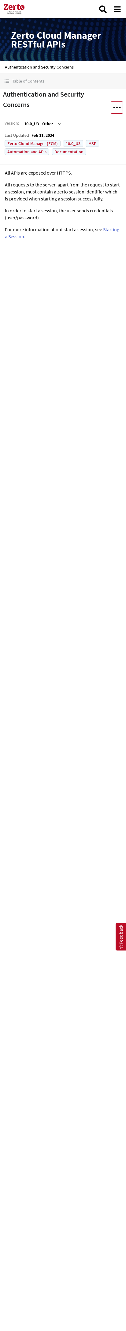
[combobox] (42, 124)
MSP (92, 143)
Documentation (68, 151)
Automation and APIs (26, 151)
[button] (63, 81)
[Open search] (103, 9)
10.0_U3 (73, 143)
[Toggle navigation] (117, 9)
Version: (12, 123)
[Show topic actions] (117, 107)
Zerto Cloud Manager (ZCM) (32, 143)
